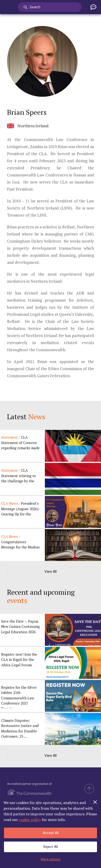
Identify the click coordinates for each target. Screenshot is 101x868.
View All (50, 571)
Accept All (50, 833)
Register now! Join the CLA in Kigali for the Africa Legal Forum (19, 659)
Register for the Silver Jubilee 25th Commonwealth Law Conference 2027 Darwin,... (19, 696)
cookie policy (30, 819)
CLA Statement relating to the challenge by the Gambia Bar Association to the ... (20, 476)
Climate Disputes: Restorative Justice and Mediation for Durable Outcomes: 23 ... (20, 728)
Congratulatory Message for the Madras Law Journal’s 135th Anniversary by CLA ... (20, 542)
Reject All (50, 847)
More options (50, 859)
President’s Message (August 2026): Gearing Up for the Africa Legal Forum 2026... (20, 509)
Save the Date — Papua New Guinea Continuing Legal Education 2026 (20, 626)
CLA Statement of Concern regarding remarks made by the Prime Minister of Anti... (20, 443)
